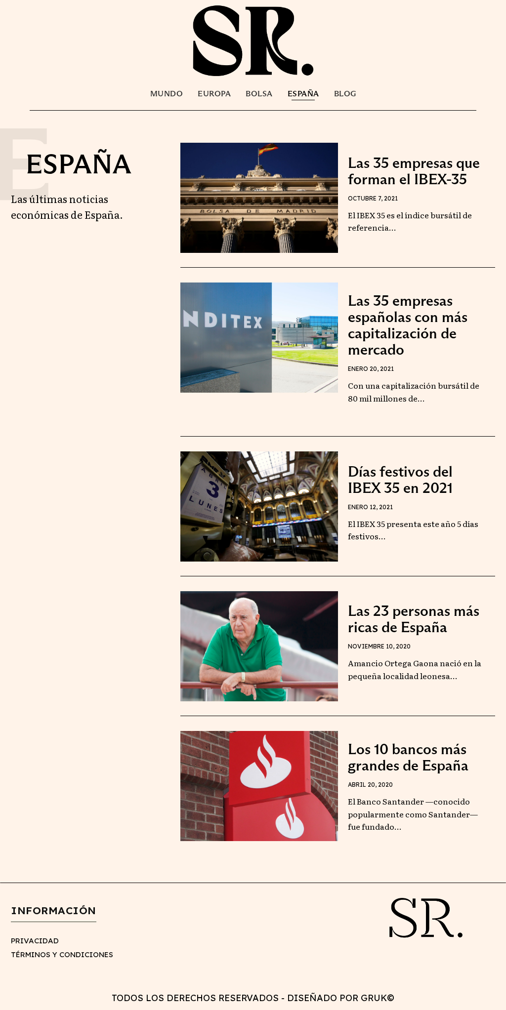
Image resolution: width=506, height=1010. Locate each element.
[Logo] (252, 40)
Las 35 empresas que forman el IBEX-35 (414, 171)
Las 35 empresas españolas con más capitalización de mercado (407, 325)
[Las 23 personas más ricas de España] (258, 646)
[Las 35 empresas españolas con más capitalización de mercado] (258, 338)
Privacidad (35, 940)
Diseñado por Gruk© (340, 998)
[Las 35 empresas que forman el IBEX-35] (258, 198)
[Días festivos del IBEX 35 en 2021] (258, 506)
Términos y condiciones (62, 954)
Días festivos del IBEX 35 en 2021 (400, 479)
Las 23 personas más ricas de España (413, 619)
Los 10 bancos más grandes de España (408, 757)
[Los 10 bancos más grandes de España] (258, 786)
